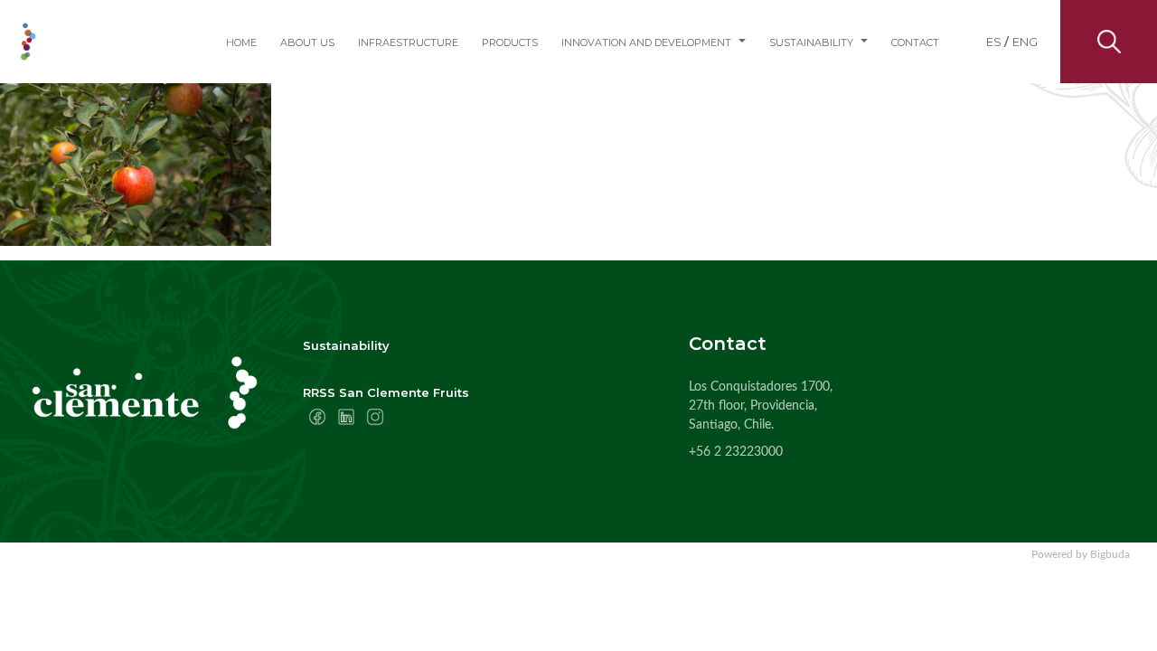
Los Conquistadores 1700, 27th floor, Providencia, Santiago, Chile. (760, 406)
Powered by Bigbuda (1080, 554)
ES (994, 41)
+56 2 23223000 (736, 452)
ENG (1025, 41)
